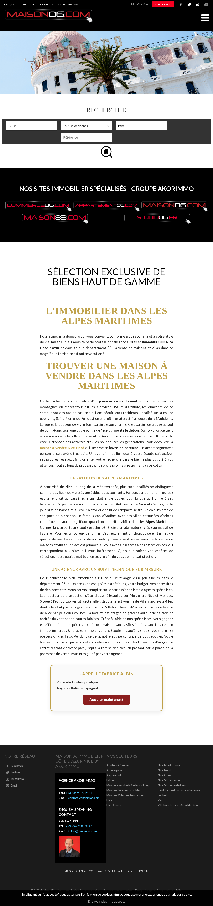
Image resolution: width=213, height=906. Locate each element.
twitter (189, 4)
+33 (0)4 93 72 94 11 (79, 792)
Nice (109, 800)
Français (9, 4)
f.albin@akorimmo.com (82, 831)
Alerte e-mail (163, 4)
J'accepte (118, 901)
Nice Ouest (165, 775)
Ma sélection (139, 4)
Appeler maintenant (106, 699)
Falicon (110, 780)
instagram (197, 4)
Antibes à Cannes (118, 765)
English (21, 4)
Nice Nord (164, 770)
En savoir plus (97, 901)
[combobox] (31, 125)
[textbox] (32, 125)
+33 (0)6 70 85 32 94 (79, 826)
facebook (180, 4)
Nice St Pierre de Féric (172, 785)
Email (206, 4)
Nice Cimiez (113, 805)
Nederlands (59, 4)
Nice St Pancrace (169, 780)
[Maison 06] (49, 22)
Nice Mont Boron (169, 765)
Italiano (44, 4)
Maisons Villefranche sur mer (125, 795)
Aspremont (113, 775)
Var (160, 800)
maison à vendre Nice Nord (62, 448)
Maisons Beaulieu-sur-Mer (123, 790)
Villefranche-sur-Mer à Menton (178, 805)
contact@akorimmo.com (83, 797)
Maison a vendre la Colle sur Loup (128, 785)
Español (32, 4)
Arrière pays (114, 770)
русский (73, 4)
